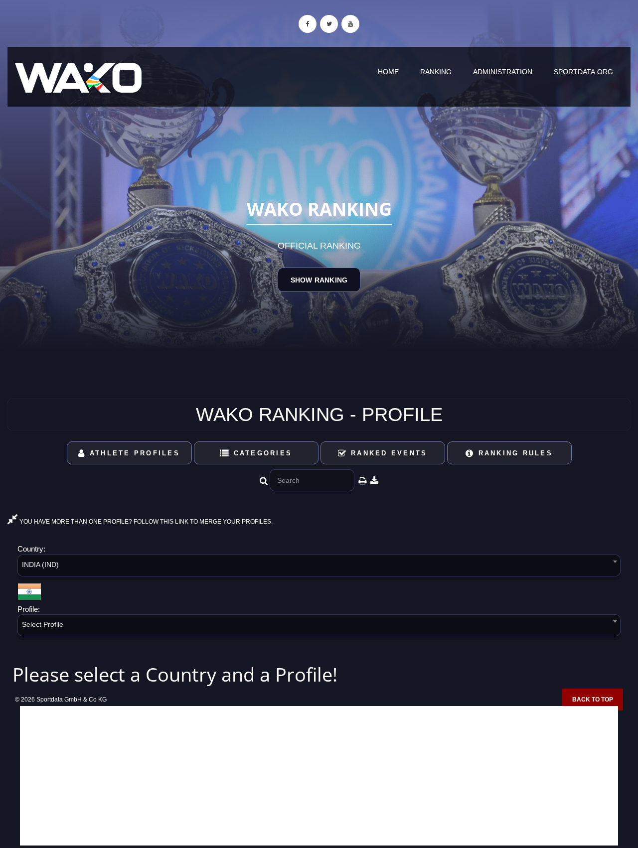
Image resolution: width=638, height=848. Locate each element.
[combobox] (319, 567)
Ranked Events (387, 453)
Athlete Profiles (133, 453)
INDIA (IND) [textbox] (40, 564)
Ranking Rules (514, 453)
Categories (261, 453)
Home (388, 72)
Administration (502, 72)
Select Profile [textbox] (42, 624)
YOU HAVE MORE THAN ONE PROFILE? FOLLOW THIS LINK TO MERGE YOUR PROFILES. (145, 521)
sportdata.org (583, 72)
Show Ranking (319, 280)
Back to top (592, 699)
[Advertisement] (319, 776)
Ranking (436, 72)
